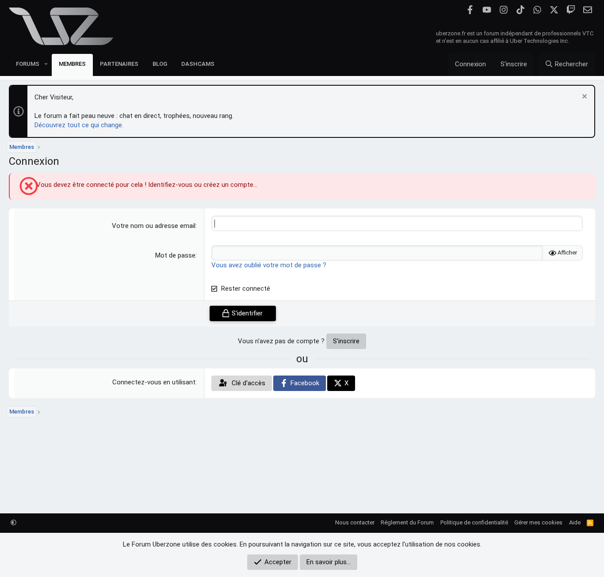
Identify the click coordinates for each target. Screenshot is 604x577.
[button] (46, 64)
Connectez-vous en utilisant (153, 382)
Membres (72, 64)
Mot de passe (175, 255)
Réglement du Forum (407, 522)
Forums (27, 64)
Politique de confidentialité (474, 522)
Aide (575, 522)
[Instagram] (503, 10)
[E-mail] (587, 10)
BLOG (160, 64)
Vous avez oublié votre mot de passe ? (268, 265)
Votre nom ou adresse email (153, 226)
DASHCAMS (197, 64)
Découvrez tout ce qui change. (78, 125)
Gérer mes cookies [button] (538, 522)
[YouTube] (486, 10)
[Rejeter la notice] (583, 97)
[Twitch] (570, 10)
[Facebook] (470, 10)
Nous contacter (355, 522)
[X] (554, 10)
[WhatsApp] (537, 10)
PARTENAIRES (119, 64)
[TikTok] (520, 10)
